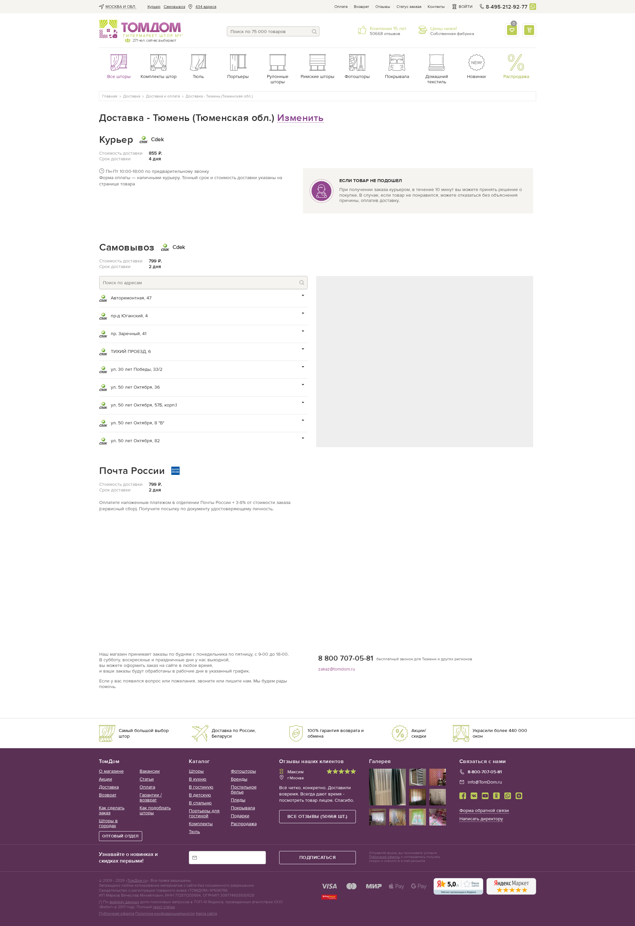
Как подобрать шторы (155, 810)
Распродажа (244, 824)
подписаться (317, 857)
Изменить (300, 118)
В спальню (200, 803)
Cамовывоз (174, 6)
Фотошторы (243, 771)
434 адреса (205, 6)
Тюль (194, 831)
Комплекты (201, 824)
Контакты (436, 6)
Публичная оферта (116, 913)
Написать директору (481, 819)
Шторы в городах (108, 823)
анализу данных (124, 902)
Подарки (240, 816)
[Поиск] (314, 31)
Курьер (154, 6)
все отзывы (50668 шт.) (317, 816)
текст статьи (164, 907)
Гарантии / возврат (151, 797)
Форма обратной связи (484, 810)
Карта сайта (206, 913)
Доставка (109, 787)
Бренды (239, 779)
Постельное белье (244, 789)
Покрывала (243, 808)
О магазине (111, 771)
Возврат (361, 6)
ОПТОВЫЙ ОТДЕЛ (120, 836)
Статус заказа (409, 6)
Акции (105, 779)
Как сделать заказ (111, 810)
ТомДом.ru (137, 880)
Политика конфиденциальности (165, 913)
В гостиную (201, 787)
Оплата (341, 6)
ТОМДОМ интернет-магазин (140, 29)
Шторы (196, 771)
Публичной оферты (384, 857)
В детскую (200, 795)
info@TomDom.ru (485, 782)
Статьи (147, 779)
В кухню (197, 779)
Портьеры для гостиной (204, 813)
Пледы (238, 800)
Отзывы (382, 6)
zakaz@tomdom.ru (336, 669)
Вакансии (150, 771)
